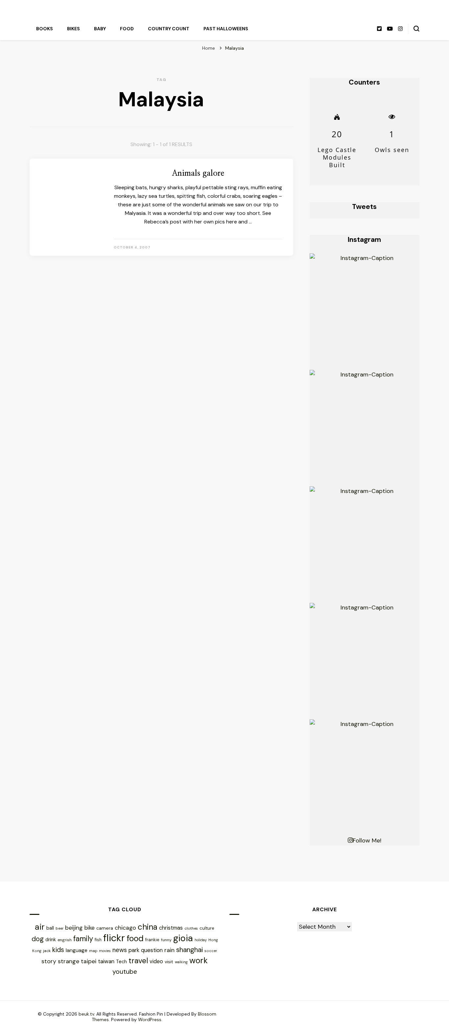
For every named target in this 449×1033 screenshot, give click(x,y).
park (134, 950)
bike (89, 927)
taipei (88, 961)
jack (47, 950)
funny (166, 940)
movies (105, 950)
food (135, 938)
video (156, 961)
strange (68, 961)
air (40, 926)
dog (38, 938)
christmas (171, 927)
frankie (152, 940)
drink (50, 939)
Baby (100, 29)
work (198, 960)
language (76, 950)
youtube (124, 972)
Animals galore (198, 173)
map (93, 950)
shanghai (189, 949)
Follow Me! (367, 840)
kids (58, 949)
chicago (125, 927)
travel (138, 961)
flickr (114, 938)
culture (207, 928)
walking (181, 962)
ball (50, 928)
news (119, 950)
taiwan (106, 961)
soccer (210, 950)
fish (98, 940)
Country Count (168, 29)
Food (127, 29)
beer (59, 928)
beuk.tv (86, 1014)
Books (44, 29)
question (152, 950)
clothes (191, 928)
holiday (201, 940)
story (48, 961)
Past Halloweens (225, 29)
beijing (74, 927)
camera (104, 928)
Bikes (73, 29)
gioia (183, 938)
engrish (65, 940)
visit (169, 962)
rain (169, 950)
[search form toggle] (416, 29)
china (147, 927)
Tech (121, 962)
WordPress (149, 1019)
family (83, 938)
